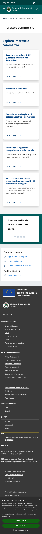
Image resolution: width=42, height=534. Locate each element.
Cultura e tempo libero (13, 360)
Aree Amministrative (12, 329)
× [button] (39, 499)
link (9, 516)
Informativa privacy (12, 495)
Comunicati (9, 424)
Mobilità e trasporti (12, 370)
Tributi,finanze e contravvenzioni (17, 387)
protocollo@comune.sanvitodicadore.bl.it (21, 461)
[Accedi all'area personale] (34, 2)
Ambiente (8, 391)
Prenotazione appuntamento (15, 471)
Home (5, 18)
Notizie (7, 421)
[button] (21, 530)
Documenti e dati (11, 346)
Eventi (7, 411)
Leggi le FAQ (9, 478)
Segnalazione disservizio (14, 474)
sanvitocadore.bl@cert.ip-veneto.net (19, 459)
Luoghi (7, 407)
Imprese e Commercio (13, 363)
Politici (7, 339)
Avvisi (7, 428)
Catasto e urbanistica (12, 367)
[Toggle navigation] (4, 9)
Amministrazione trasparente (15, 492)
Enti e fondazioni (11, 336)
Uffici (7, 332)
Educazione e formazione (14, 374)
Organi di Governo (11, 326)
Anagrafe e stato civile (13, 357)
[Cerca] (37, 9)
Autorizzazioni (10, 398)
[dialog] (21, 515)
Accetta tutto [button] (21, 521)
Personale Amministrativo (14, 343)
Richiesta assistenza (12, 481)
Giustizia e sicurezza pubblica (15, 377)
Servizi (12, 18)
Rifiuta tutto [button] (21, 526)
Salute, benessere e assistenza (16, 394)
